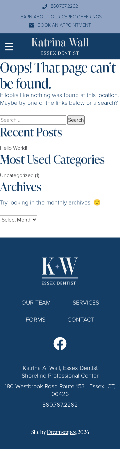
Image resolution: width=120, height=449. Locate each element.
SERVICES (86, 302)
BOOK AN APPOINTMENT (64, 25)
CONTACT (80, 319)
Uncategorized (17, 175)
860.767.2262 (64, 6)
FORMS (35, 319)
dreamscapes (61, 432)
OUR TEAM (36, 302)
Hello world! (13, 148)
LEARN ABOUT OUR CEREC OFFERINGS (60, 17)
